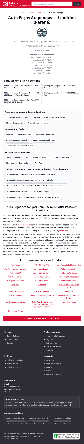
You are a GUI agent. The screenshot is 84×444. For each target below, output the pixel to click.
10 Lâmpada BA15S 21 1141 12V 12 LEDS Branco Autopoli (62, 94)
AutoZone (15, 285)
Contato (10, 343)
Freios (46, 123)
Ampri (35, 157)
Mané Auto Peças (69, 302)
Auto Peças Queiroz (15, 277)
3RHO (8, 157)
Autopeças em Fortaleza (62, 424)
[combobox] (52, 4)
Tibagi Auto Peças (15, 311)
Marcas (49, 367)
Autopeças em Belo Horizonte (17, 424)
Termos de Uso (12, 364)
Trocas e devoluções (53, 346)
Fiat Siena (10, 163)
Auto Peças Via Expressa (69, 277)
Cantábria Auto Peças (15, 291)
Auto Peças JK (15, 273)
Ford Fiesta (39, 163)
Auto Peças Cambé (68, 269)
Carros (48, 371)
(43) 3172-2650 (69, 41)
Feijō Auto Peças (15, 295)
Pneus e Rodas (33, 123)
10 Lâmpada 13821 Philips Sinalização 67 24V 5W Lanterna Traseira (21, 87)
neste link (64, 230)
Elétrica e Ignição (58, 117)
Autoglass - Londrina (15, 281)
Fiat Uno (65, 157)
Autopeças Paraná (68, 281)
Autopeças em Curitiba (62, 418)
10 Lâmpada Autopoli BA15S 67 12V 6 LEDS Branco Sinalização (60, 87)
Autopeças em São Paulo (15, 418)
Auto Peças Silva (42, 277)
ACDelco (18, 157)
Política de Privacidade (15, 360)
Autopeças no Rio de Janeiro (39, 418)
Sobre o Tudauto (13, 336)
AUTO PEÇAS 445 (42, 265)
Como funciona (12, 339)
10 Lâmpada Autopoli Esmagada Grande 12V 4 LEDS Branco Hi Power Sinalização (21, 94)
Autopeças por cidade (54, 374)
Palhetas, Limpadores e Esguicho (18, 134)
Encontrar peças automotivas (42, 318)
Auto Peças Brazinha (42, 269)
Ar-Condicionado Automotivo (17, 140)
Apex (44, 157)
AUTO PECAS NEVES (69, 273)
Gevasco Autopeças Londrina (42, 295)
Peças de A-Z (51, 360)
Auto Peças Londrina (42, 273)
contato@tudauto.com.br (13, 386)
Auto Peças (15, 265)
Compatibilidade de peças (56, 336)
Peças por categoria (53, 364)
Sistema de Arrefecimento (45, 134)
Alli (27, 157)
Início (22, 13)
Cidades (31, 13)
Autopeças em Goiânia (40, 424)
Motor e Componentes (14, 123)
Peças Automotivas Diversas (44, 140)
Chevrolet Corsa (24, 163)
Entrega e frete (51, 343)
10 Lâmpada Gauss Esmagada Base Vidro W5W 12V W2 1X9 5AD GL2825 (21, 101)
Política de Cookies (14, 367)
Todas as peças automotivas (17, 117)
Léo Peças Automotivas (15, 302)
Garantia (49, 350)
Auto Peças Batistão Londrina (69, 265)
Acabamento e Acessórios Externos (19, 146)
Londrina (40, 13)
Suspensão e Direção (40, 117)
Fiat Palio (54, 157)
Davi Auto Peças (68, 291)
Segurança (50, 339)
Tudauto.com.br (24, 225)
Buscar (77, 4)
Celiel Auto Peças (42, 291)
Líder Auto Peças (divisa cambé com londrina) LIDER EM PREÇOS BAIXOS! (42, 304)
